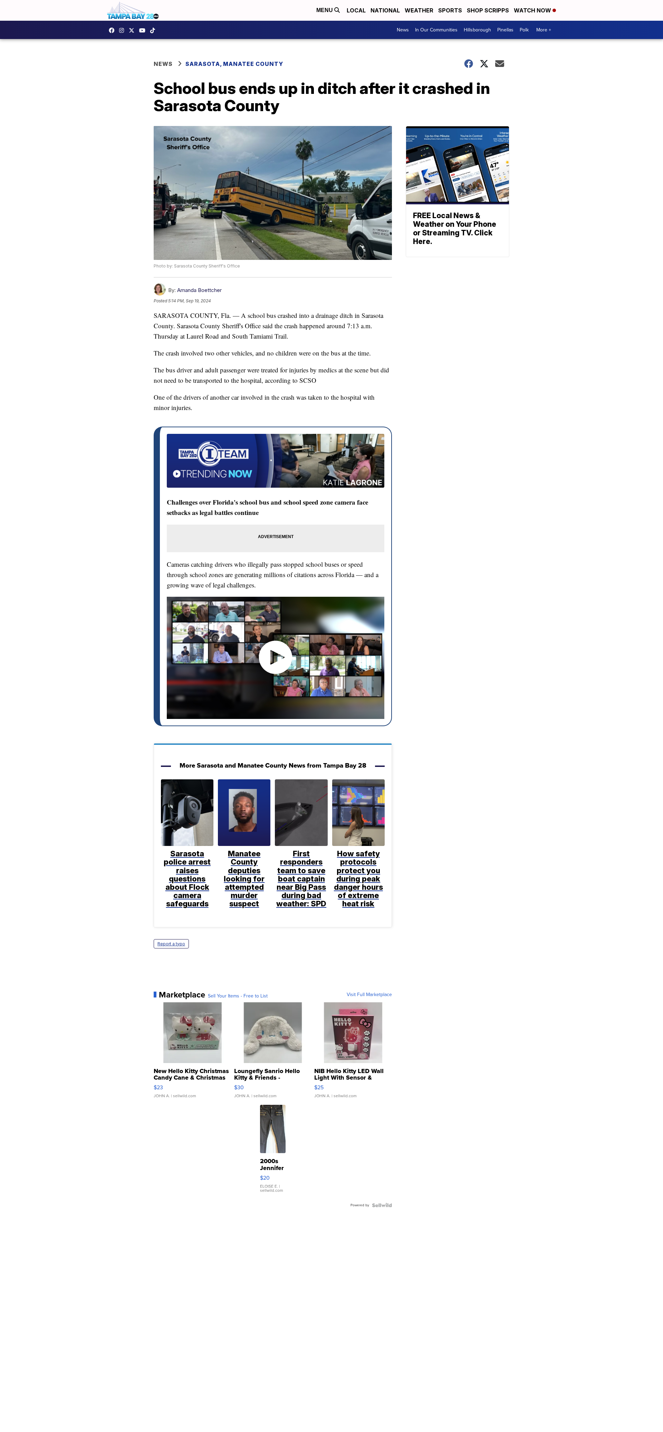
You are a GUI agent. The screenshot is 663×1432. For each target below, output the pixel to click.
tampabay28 (133, 30)
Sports (450, 10)
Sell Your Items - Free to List (238, 996)
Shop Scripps (488, 10)
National (385, 10)
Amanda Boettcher (199, 290)
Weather (419, 10)
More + (543, 29)
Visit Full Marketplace (369, 994)
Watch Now (533, 10)
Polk (524, 29)
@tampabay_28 (154, 30)
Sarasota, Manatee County (234, 63)
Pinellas (505, 29)
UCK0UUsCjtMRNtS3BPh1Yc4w (144, 30)
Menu (325, 10)
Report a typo (171, 943)
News (403, 29)
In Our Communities (436, 29)
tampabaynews (113, 30)
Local (356, 10)
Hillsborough (477, 29)
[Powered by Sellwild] (382, 1205)
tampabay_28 (123, 30)
